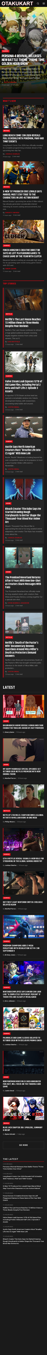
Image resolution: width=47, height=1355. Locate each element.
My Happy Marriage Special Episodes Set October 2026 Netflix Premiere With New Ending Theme (22, 771)
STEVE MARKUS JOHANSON (18, 603)
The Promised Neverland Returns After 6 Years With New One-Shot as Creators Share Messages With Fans (23, 582)
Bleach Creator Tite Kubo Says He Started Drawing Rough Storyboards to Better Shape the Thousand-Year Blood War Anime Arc (23, 515)
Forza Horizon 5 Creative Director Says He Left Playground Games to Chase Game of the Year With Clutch (22, 253)
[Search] (38, 3)
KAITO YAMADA (10, 82)
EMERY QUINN (10, 269)
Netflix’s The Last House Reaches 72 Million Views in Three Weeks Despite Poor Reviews (23, 322)
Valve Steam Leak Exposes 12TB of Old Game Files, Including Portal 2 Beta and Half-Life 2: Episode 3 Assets (23, 386)
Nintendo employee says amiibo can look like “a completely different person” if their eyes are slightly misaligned (22, 994)
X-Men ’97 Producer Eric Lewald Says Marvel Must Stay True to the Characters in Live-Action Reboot (22, 194)
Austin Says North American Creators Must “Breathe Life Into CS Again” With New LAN (22, 450)
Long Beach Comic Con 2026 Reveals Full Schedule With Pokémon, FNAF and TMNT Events (23, 138)
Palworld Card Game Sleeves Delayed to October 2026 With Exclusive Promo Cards (22, 1039)
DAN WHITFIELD (14, 342)
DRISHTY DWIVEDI (12, 212)
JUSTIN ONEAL (13, 407)
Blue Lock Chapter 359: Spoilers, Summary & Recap (23, 1129)
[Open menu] (43, 3)
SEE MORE (23, 1145)
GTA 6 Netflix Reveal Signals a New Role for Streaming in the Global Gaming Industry (23, 860)
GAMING (5, 51)
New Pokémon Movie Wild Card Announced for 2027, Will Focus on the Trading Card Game (22, 1084)
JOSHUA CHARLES (12, 154)
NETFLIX (9, 314)
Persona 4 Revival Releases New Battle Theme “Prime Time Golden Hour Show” (23, 60)
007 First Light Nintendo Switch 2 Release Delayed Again (23, 904)
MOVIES (6, 130)
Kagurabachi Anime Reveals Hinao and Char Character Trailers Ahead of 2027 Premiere (23, 727)
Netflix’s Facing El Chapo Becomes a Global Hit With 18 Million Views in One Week (23, 817)
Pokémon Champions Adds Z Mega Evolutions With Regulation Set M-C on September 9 (21, 948)
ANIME (8, 503)
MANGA (6, 1123)
